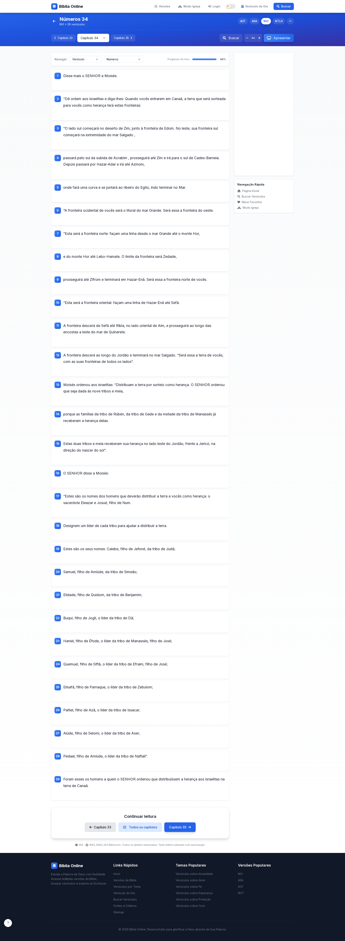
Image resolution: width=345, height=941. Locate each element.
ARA (254, 21)
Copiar (94, 84)
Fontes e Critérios (125, 905)
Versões (164, 6)
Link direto (140, 84)
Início (116, 873)
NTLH (279, 21)
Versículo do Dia (256, 6)
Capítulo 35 (177, 827)
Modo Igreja (191, 6)
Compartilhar (116, 84)
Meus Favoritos (252, 202)
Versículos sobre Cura (190, 905)
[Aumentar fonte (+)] (259, 38)
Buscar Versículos (253, 196)
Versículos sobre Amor (190, 880)
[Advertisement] (264, 114)
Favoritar (74, 84)
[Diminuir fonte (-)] (247, 38)
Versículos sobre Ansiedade (194, 873)
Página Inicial (250, 191)
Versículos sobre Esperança (194, 893)
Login (216, 6)
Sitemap (118, 912)
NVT (241, 893)
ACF (242, 21)
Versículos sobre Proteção (193, 899)
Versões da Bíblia (124, 880)
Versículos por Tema (127, 886)
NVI (266, 21)
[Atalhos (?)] (8, 923)
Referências (191, 84)
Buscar (286, 6)
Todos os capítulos (142, 827)
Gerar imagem (165, 84)
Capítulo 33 (102, 827)
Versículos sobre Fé (189, 886)
